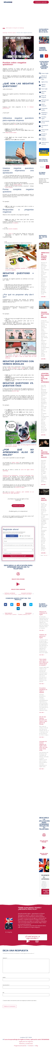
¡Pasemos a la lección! (46, 891)
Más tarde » (46, 555)
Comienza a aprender (18, 505)
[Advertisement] (26, 14)
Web (3, 992)
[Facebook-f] (41, 56)
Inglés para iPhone (18, 579)
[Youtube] (46, 56)
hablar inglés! (15, 462)
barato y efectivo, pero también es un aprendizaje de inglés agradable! (18, 492)
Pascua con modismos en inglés (43, 613)
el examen (15, 223)
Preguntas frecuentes (20, 1045)
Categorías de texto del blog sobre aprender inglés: (44, 65)
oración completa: (13, 228)
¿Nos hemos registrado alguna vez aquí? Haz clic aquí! (20, 558)
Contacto (31, 1045)
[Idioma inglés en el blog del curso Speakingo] (4, 28)
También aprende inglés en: (43, 49)
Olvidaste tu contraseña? (7, 558)
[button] (25, 536)
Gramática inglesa (12, 32)
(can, (19, 368)
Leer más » (43, 296)
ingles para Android (18, 589)
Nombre (4, 977)
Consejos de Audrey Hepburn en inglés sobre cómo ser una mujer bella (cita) (43, 746)
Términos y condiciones (26, 1043)
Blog (36, 1045)
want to (11, 233)
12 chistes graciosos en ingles (45, 454)
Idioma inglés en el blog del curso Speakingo (15, 27)
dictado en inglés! (19, 487)
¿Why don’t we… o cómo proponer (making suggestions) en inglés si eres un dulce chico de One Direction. (20, 356)
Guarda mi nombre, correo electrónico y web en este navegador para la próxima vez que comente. (20, 1000)
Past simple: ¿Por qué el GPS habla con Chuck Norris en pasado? (43, 662)
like (15, 124)
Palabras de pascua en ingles (42, 636)
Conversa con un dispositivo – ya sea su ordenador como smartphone (18, 476)
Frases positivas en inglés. (19, 165)
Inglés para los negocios (26, 1041)
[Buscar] (47, 167)
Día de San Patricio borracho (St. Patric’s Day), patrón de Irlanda (43, 720)
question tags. (15, 391)
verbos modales (12, 368)
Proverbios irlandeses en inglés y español (43, 690)
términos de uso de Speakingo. (16, 553)
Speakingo (5, 32)
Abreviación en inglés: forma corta (46, 256)
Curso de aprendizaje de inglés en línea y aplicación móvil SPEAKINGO (26, 1039)
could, (23, 368)
